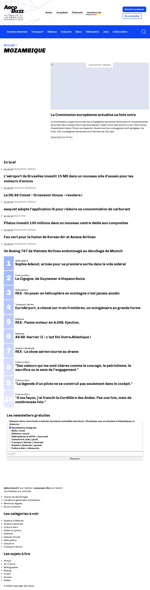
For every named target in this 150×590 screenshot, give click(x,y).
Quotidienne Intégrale (23, 427)
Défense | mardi (20, 433)
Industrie (66, 31)
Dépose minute (12, 537)
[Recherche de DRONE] (143, 31)
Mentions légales (13, 503)
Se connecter (132, 16)
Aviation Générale (17, 31)
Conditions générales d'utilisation (22, 500)
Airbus (7, 560)
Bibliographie (11, 567)
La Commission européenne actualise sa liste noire (93, 115)
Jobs (106, 31)
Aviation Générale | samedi (26, 445)
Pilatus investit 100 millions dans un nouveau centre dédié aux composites (66, 223)
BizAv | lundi (18, 430)
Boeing (7, 570)
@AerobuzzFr (11, 488)
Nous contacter (12, 506)
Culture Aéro (120, 31)
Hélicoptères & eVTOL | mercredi (29, 436)
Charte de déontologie (16, 496)
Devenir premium (134, 9)
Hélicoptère (92, 31)
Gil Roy (69, 137)
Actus (49, 12)
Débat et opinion (12, 530)
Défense (52, 31)
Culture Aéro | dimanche (25, 448)
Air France (9, 564)
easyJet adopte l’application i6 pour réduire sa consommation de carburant (67, 209)
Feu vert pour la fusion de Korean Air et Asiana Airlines (50, 237)
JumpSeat (62, 12)
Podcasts (77, 12)
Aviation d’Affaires (14, 520)
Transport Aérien (99, 65)
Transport (37, 31)
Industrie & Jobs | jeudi (24, 439)
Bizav (79, 31)
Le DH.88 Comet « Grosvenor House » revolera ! (43, 195)
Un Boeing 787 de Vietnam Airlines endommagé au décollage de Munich (63, 251)
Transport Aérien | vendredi (27, 442)
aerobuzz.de (94, 12)
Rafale (7, 580)
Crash (7, 573)
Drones (8, 577)
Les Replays (10, 491)
